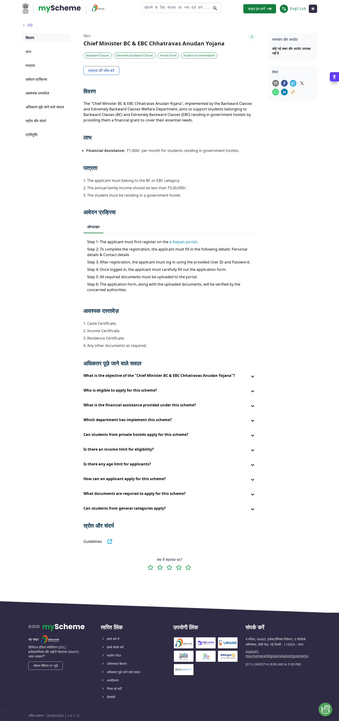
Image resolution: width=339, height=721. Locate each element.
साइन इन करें (256, 8)
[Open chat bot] (325, 709)
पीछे (30, 25)
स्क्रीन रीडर (114, 655)
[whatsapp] (275, 92)
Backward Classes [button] (97, 55)
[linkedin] (284, 92)
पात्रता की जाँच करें (101, 70)
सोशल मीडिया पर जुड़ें (45, 665)
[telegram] (293, 83)
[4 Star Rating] (179, 567)
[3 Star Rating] (169, 567)
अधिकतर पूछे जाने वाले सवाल (123, 672)
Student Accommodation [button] (199, 55)
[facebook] (284, 83)
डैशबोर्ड (111, 697)
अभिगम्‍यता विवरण (117, 664)
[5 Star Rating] (188, 567)
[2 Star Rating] (160, 567)
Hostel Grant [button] (168, 55)
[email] (275, 83)
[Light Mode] (313, 9)
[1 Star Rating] (150, 567)
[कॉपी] (293, 92)
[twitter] (301, 83)
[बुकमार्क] (252, 37)
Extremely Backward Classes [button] (134, 55)
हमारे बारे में (113, 639)
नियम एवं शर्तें (114, 688)
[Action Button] (60, 8)
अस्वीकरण (113, 680)
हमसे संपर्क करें (115, 647)
